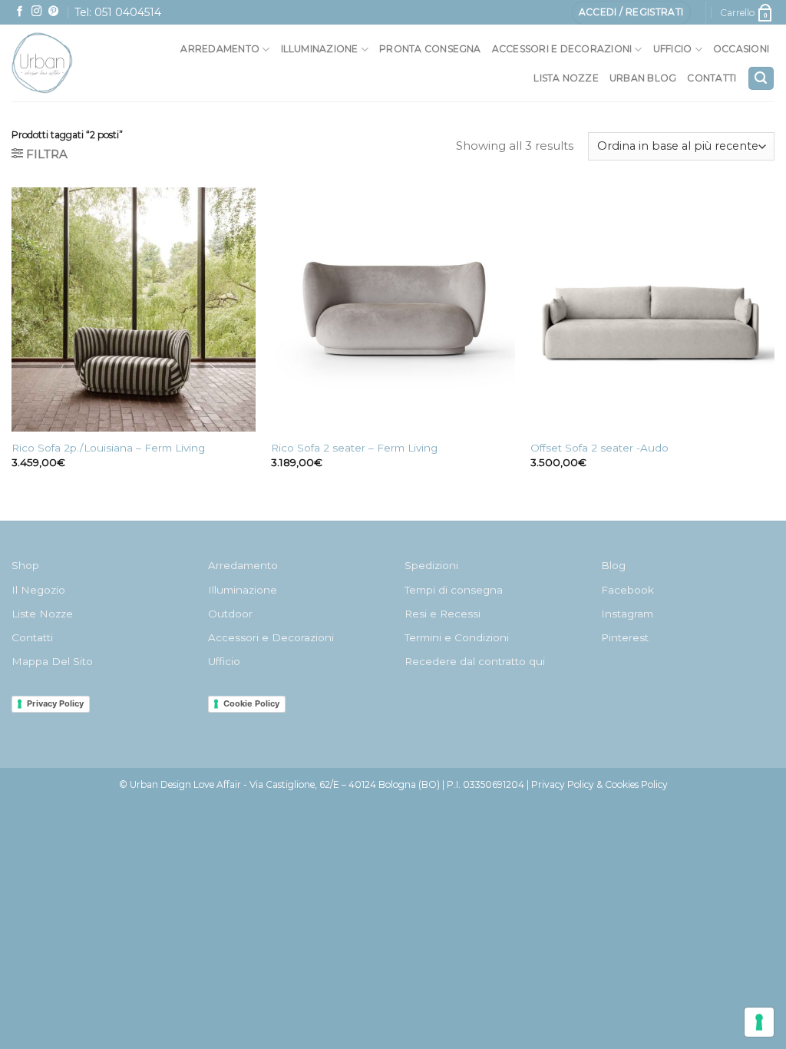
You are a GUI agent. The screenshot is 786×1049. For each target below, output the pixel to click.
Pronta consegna (430, 49)
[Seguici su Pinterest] (53, 12)
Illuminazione (319, 49)
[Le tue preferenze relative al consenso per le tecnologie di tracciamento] (759, 1022)
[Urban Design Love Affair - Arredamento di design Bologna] (61, 63)
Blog (613, 565)
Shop (25, 565)
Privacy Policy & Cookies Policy (599, 784)
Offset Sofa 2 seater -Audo (599, 448)
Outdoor (230, 613)
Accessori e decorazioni (562, 49)
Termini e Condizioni (457, 637)
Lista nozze (566, 78)
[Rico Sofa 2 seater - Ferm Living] (393, 309)
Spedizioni (431, 565)
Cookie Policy (251, 703)
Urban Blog (642, 78)
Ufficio (672, 49)
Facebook (627, 590)
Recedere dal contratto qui (475, 661)
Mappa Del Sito (52, 661)
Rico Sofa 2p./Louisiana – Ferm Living (108, 448)
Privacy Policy (55, 703)
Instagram (627, 613)
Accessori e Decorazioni (271, 637)
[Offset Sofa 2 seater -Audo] (652, 309)
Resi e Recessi (443, 613)
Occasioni (741, 49)
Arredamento (219, 49)
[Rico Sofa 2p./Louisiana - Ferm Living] (134, 309)
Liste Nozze (42, 613)
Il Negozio (38, 590)
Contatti (711, 78)
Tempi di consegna (454, 590)
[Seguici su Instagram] (36, 12)
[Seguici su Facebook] (20, 12)
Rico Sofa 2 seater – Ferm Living (354, 448)
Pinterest (625, 637)
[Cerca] (761, 79)
